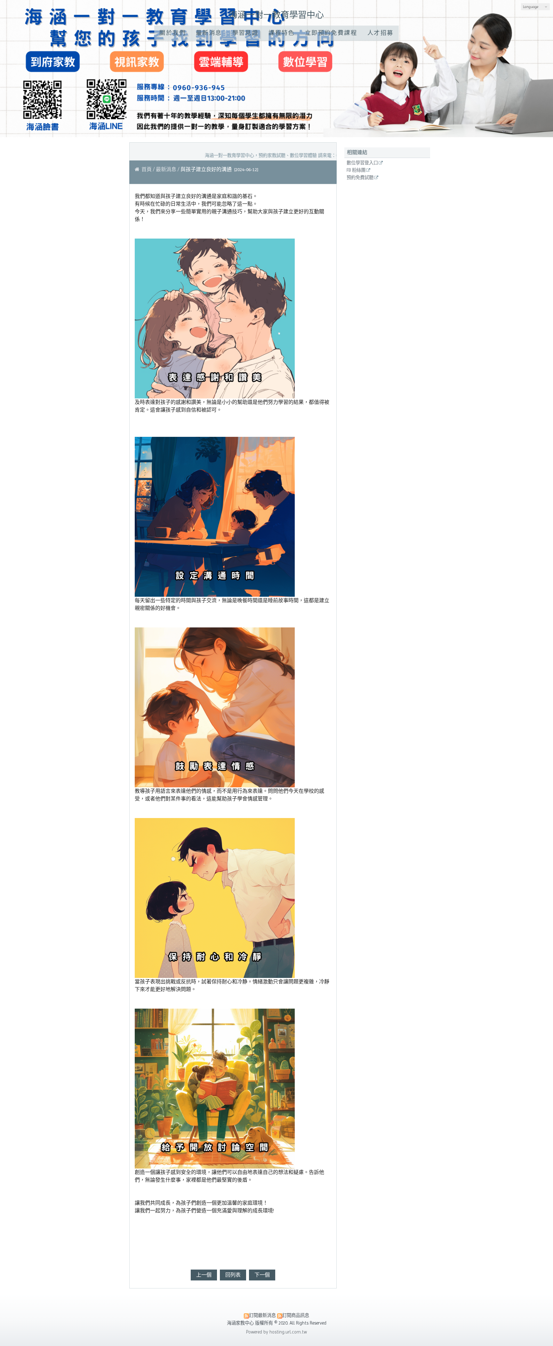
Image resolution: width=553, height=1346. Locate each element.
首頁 (146, 169)
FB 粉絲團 (356, 170)
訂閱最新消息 (262, 1315)
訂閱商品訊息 (295, 1315)
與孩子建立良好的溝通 (206, 169)
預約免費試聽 (360, 177)
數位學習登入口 (362, 163)
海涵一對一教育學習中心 (276, 15)
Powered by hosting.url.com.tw (276, 1331)
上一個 (204, 1275)
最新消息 (166, 169)
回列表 (233, 1275)
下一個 (262, 1275)
